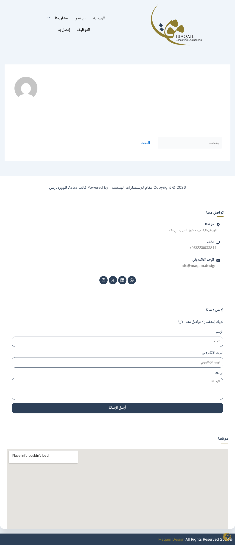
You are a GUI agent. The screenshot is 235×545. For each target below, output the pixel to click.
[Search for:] (189, 142)
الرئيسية (99, 18)
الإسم (219, 332)
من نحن (80, 18)
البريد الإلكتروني (212, 353)
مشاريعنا (61, 18)
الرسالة (219, 373)
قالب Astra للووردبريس (67, 187)
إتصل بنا (64, 30)
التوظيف (83, 30)
